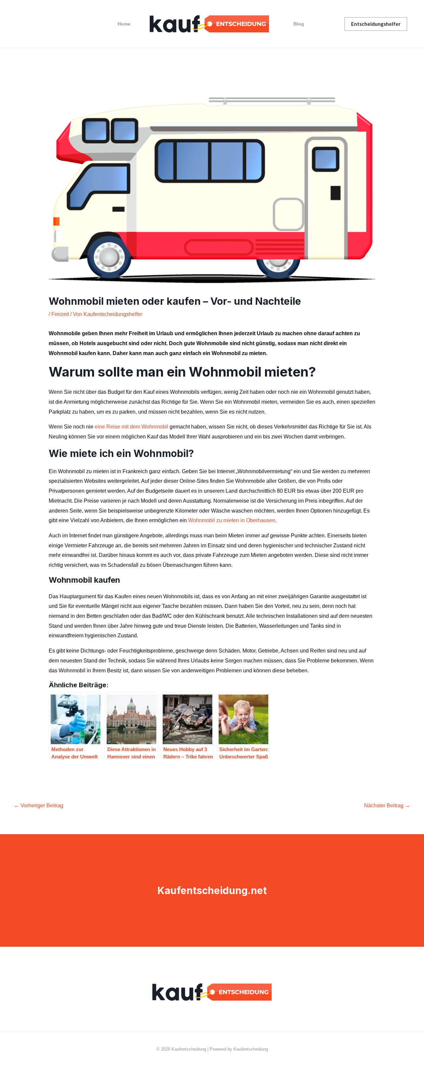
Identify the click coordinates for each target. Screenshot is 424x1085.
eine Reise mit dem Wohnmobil (131, 426)
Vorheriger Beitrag (38, 805)
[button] (375, 24)
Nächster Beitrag (387, 805)
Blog (298, 24)
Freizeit (60, 314)
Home (124, 24)
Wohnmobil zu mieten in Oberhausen (231, 520)
